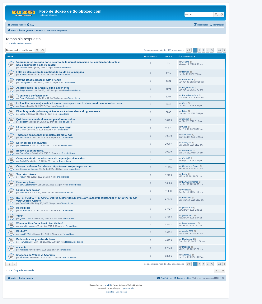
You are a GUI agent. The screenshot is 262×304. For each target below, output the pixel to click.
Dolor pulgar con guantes (31, 142)
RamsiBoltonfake (28, 98)
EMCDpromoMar (28, 185)
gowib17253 (25, 218)
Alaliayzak (24, 145)
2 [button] (199, 50)
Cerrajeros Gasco (28, 169)
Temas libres (64, 74)
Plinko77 (21, 231)
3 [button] (203, 50)
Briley (22, 114)
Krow (22, 177)
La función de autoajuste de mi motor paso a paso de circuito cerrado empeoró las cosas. (69, 103)
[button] (189, 50)
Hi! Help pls (23, 207)
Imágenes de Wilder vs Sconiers (35, 255)
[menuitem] (30, 24)
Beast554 (24, 203)
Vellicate (23, 192)
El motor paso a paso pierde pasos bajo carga (43, 127)
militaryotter (25, 82)
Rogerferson (26, 90)
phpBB (108, 285)
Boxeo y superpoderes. (30, 150)
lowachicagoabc (27, 226)
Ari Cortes (24, 137)
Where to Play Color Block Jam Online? (39, 223)
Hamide (23, 74)
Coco (22, 106)
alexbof (23, 122)
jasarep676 (25, 210)
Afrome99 (24, 257)
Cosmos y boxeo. (26, 182)
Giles (22, 130)
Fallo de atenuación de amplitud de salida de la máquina (50, 72)
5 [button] (212, 50)
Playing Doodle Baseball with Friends (38, 79)
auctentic (21, 247)
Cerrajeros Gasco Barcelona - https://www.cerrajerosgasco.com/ (54, 166)
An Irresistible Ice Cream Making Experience (42, 87)
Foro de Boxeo (65, 67)
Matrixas (24, 250)
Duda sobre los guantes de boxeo (36, 239)
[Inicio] (22, 12)
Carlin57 (24, 161)
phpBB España (127, 288)
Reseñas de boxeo (72, 90)
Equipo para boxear (28, 190)
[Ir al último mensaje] (191, 62)
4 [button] (207, 50)
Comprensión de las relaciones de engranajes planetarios (50, 158)
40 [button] (219, 50)
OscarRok (25, 153)
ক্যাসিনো (20, 215)
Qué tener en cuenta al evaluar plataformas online (45, 119)
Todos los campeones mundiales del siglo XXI (44, 134)
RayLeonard (25, 242)
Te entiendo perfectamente (32, 95)
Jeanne (23, 67)
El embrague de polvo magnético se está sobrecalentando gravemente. (58, 111)
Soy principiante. (26, 174)
